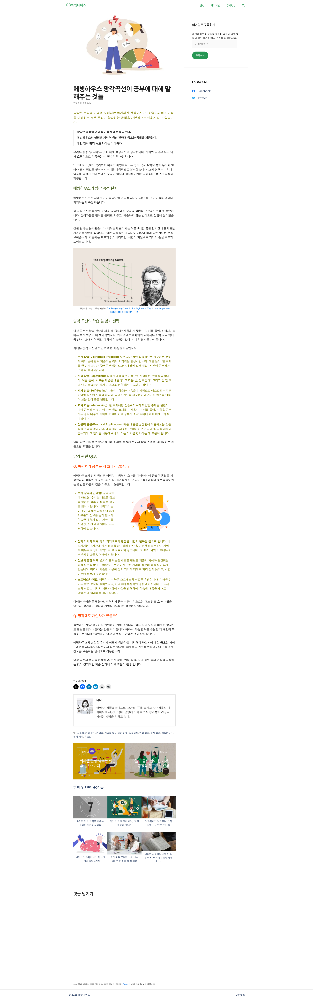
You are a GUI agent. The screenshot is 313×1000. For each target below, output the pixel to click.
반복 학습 (144, 732)
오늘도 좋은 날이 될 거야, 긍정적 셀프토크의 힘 (150, 763)
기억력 (99, 732)
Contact (240, 994)
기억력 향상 (110, 732)
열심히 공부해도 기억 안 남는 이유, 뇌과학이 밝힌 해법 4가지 (158, 857)
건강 (202, 5)
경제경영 (231, 5)
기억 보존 (90, 732)
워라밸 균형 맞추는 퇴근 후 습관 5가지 (97, 763)
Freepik (127, 984)
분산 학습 (155, 732)
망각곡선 (133, 732)
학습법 (87, 736)
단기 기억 (123, 732)
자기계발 (215, 5)
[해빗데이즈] (76, 5)
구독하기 (200, 55)
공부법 (80, 732)
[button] (243, 5)
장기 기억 (78, 736)
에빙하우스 (167, 732)
